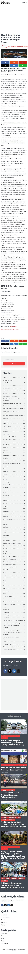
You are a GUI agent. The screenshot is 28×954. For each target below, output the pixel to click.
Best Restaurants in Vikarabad (10, 406)
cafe (4, 423)
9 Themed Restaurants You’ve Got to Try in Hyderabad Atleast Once (12, 885)
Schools (5, 593)
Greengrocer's (6, 487)
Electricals (5, 450)
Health (5, 500)
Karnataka (6, 535)
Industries (5, 524)
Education (5, 447)
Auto (4, 390)
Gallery (5, 476)
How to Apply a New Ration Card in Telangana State (14, 769)
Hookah (5, 503)
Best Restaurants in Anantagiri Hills (12, 403)
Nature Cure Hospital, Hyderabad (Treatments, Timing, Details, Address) (12, 742)
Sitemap (3, 941)
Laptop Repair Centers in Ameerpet (12, 543)
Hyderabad (14, 46)
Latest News (6, 546)
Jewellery (5, 530)
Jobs (4, 532)
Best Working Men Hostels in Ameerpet (13, 408)
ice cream (5, 516)
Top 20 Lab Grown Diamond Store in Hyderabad (12, 633)
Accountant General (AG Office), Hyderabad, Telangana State (12, 795)
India (4, 522)
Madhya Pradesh (7, 553)
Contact (3, 925)
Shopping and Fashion (9, 604)
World (4, 652)
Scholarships (6, 591)
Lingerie (5, 551)
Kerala (5, 538)
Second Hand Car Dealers (9, 599)
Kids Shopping (7, 540)
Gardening (6, 482)
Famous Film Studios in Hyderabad (12, 463)
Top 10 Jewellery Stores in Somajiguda (13, 623)
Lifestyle (5, 548)
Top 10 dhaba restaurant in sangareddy (13, 620)
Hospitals (5, 506)
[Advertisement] (14, 19)
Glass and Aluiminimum (9, 484)
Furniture (5, 471)
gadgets (5, 474)
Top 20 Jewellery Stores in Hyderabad (12, 630)
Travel (4, 641)
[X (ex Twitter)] (18, 671)
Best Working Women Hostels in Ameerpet (11, 412)
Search (14, 363)
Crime (4, 442)
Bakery (5, 393)
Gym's (4, 492)
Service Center (7, 601)
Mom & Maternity (7, 564)
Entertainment (6, 452)
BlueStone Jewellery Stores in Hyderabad (13, 415)
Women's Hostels (7, 649)
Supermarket (6, 612)
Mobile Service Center (8, 561)
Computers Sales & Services (10, 436)
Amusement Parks (7, 380)
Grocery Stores (7, 490)
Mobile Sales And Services (9, 559)
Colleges (5, 431)
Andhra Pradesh (7, 383)
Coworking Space (7, 439)
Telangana (6, 617)
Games (5, 479)
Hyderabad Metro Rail (8, 514)
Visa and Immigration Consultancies (12, 647)
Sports (5, 607)
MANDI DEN (13, 326)
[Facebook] (5, 671)
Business (5, 418)
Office (4, 575)
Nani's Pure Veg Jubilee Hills (10, 567)
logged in (10, 352)
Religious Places (7, 585)
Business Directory (4, 46)
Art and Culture (7, 388)
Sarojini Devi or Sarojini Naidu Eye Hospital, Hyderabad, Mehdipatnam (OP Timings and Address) (13, 855)
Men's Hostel (6, 556)
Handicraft (6, 495)
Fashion (5, 466)
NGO (4, 572)
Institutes (5, 527)
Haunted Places (7, 498)
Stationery (6, 609)
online (4, 577)
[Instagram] (10, 671)
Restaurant (20, 46)
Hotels (5, 508)
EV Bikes (5, 458)
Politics (5, 583)
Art (4, 385)
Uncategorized (7, 644)
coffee (5, 429)
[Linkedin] (14, 671)
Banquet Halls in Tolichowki (10, 396)
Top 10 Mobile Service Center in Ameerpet (11, 626)
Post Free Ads (4, 943)
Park (4, 580)
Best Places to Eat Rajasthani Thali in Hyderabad (12, 399)
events (5, 460)
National (5, 569)
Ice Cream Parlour (7, 519)
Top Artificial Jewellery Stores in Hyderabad (11, 638)
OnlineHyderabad (11, 949)
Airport (5, 377)
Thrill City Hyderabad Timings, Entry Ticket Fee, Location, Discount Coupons (13, 824)
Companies (6, 434)
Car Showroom (7, 426)
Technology (6, 615)
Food (9, 46)
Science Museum (7, 596)
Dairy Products (7, 445)
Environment (6, 455)
